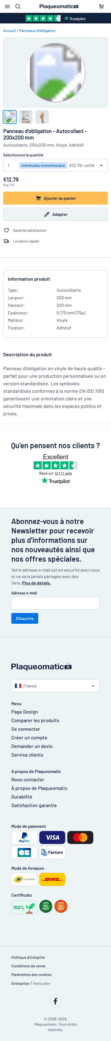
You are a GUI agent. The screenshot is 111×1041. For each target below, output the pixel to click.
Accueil (9, 30)
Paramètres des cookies (31, 974)
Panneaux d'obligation (37, 30)
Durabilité (21, 797)
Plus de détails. (36, 582)
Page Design (24, 712)
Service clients (27, 755)
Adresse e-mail (24, 593)
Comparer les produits (35, 720)
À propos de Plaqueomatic (39, 788)
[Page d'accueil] (55, 667)
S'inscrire (25, 618)
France (30, 685)
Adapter (60, 214)
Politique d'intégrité (28, 957)
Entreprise (20, 983)
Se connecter (25, 729)
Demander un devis (32, 746)
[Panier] (101, 6)
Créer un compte (29, 737)
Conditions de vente (28, 966)
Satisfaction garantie (34, 805)
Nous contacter (27, 779)
